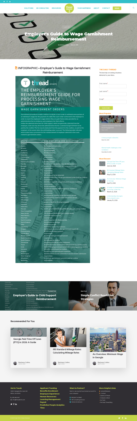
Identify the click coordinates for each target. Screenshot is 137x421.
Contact (106, 8)
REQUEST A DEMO (76, 398)
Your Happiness (84, 8)
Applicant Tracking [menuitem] (48, 388)
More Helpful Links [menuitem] (107, 388)
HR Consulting (42, 8)
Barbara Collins (64, 45)
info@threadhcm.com (18, 400)
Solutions (28, 8)
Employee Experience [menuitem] (50, 394)
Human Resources (68, 27)
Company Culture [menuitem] (105, 398)
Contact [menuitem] (103, 393)
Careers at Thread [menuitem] (105, 396)
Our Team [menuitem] (102, 400)
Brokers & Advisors (77, 402)
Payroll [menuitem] (43, 402)
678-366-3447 (16, 398)
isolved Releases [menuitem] (105, 391)
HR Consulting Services (78, 400)
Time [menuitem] (42, 408)
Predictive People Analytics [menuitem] (52, 405)
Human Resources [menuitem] (48, 396)
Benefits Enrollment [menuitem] (49, 391)
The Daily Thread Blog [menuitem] (106, 402)
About (96, 8)
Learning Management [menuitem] (50, 399)
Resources (56, 8)
